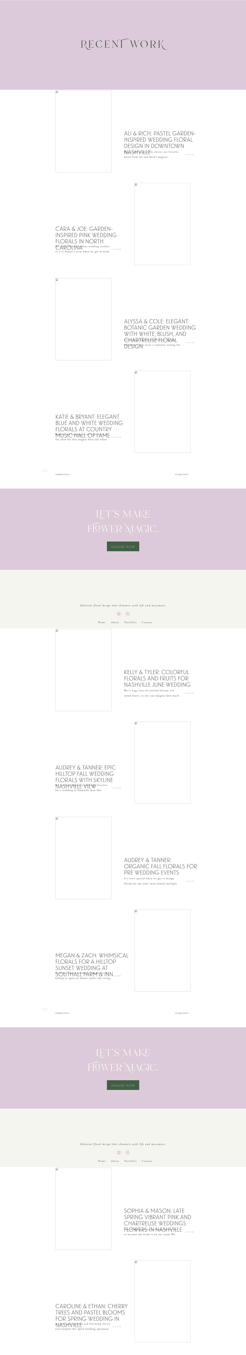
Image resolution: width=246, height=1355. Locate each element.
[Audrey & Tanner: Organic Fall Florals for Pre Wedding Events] (84, 858)
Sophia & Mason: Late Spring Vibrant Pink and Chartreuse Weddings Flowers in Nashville (157, 1220)
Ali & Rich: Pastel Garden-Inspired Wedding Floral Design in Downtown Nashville (160, 143)
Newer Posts (62, 474)
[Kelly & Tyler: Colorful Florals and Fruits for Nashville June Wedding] (84, 670)
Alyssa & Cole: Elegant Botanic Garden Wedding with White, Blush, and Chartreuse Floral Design (160, 334)
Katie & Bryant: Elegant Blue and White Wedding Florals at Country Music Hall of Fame (89, 426)
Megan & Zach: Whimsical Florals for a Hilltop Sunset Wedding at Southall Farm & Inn (92, 965)
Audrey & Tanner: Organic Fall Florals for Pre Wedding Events (160, 866)
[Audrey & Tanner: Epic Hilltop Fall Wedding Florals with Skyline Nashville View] (163, 763)
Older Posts (181, 474)
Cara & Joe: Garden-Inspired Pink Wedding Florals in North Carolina (86, 238)
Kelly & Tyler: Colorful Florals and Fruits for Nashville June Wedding (157, 678)
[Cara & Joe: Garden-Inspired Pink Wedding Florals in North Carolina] (163, 224)
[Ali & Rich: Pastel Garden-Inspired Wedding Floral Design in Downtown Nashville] (84, 131)
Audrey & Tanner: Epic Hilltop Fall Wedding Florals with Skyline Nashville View (85, 777)
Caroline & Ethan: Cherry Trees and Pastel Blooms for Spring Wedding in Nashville (91, 1315)
